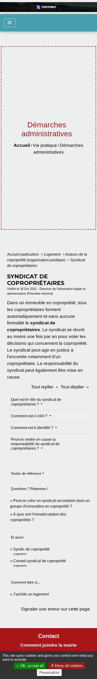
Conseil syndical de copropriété (39, 561)
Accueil (22, 145)
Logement (52, 254)
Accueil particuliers (23, 254)
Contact (48, 636)
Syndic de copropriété (31, 549)
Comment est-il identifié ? (32, 428)
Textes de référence (26, 473)
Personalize (49, 673)
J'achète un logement (31, 594)
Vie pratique (45, 145)
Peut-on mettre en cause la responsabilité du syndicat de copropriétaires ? (35, 443)
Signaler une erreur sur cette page (55, 609)
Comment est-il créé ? (29, 416)
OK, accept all (31, 666)
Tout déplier (75, 386)
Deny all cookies (68, 666)
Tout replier (45, 386)
